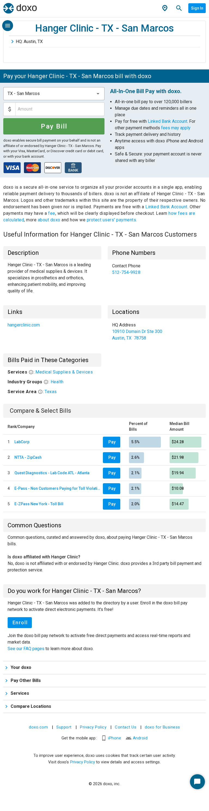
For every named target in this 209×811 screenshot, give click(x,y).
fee (51, 213)
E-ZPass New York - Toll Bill (38, 504)
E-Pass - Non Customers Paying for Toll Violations (57, 488)
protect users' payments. (112, 219)
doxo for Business (162, 727)
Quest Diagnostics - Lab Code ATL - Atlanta (52, 473)
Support (64, 727)
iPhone (114, 738)
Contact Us (125, 727)
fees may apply (175, 127)
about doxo (49, 219)
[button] (98, 93)
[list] (157, 269)
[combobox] (53, 93)
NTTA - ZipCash (28, 457)
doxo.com (38, 727)
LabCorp (21, 442)
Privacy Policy (93, 727)
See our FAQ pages (26, 648)
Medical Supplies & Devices (64, 372)
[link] (157, 269)
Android (140, 738)
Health (57, 381)
